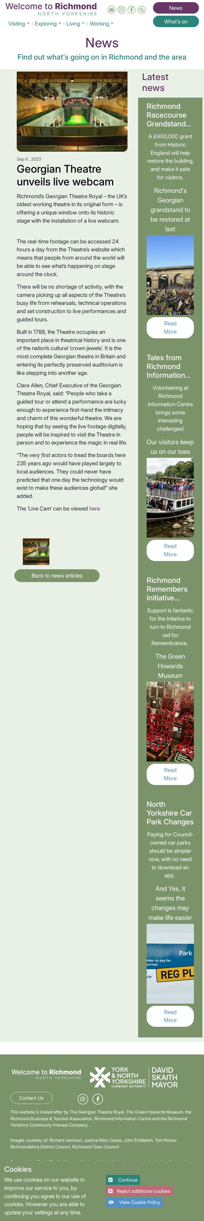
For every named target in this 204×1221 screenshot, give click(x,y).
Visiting (16, 23)
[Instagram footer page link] (82, 1099)
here (94, 508)
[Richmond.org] (51, 8)
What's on (176, 21)
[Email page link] (111, 10)
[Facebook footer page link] (98, 1099)
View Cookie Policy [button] (139, 1202)
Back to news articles (57, 575)
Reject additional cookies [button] (143, 1191)
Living (73, 23)
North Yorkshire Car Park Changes (170, 813)
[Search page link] (141, 10)
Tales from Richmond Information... (169, 366)
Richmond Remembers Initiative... (167, 589)
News (175, 8)
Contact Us (31, 1098)
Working (99, 23)
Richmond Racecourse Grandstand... (169, 115)
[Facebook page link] (131, 10)
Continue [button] (127, 1180)
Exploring (46, 23)
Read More (170, 327)
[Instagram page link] (121, 10)
